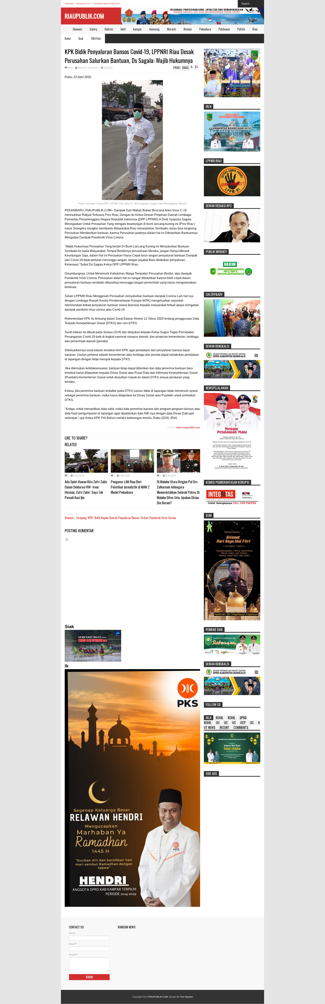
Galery (93, 29)
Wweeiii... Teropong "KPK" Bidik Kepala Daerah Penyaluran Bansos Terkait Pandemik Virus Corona (120, 518)
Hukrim (109, 29)
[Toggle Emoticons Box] (67, 539)
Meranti (171, 29)
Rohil (68, 38)
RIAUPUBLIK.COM (84, 15)
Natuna (188, 29)
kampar (137, 29)
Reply (70, 67)
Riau (254, 29)
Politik (241, 29)
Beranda (69, 4)
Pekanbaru (205, 29)
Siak (80, 38)
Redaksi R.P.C (84, 4)
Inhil (123, 29)
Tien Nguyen (186, 997)
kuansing (154, 29)
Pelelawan (224, 29)
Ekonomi (77, 29)
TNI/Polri (96, 38)
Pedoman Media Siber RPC (106, 4)
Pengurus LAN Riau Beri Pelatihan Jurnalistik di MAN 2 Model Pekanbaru (130, 487)
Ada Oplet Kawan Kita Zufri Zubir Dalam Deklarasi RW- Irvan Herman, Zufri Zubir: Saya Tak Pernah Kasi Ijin (86, 489)
